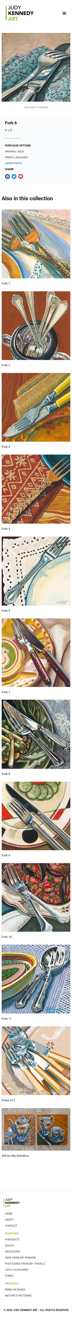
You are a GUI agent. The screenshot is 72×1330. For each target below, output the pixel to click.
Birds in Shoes (15, 1289)
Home (9, 1213)
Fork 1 (6, 283)
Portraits (12, 1239)
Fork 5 (6, 611)
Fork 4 (6, 529)
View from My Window (20, 1257)
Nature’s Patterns (18, 1295)
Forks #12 (8, 1100)
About (9, 1219)
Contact (11, 1225)
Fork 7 (6, 692)
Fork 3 (6, 447)
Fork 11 (7, 1018)
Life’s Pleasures (16, 1269)
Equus (9, 1245)
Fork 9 (6, 855)
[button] (64, 13)
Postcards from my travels (25, 1263)
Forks (9, 1275)
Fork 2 (6, 365)
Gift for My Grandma (15, 1155)
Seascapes (12, 1251)
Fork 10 (7, 937)
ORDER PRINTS (13, 163)
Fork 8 (6, 774)
